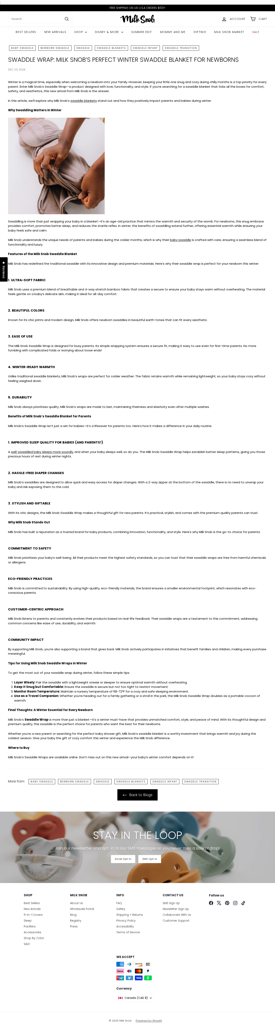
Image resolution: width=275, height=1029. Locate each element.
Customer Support (176, 921)
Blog (73, 915)
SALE (255, 32)
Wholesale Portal (82, 909)
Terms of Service (128, 932)
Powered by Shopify (149, 1021)
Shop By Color (34, 938)
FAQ (119, 903)
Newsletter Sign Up (176, 909)
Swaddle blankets (111, 48)
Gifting (199, 32)
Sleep (28, 921)
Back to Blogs (140, 794)
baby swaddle (22, 48)
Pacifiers (30, 926)
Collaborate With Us (177, 915)
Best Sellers (26, 32)
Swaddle (83, 48)
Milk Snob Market (229, 32)
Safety (120, 909)
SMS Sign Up (171, 903)
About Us (76, 903)
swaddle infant (145, 48)
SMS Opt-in (149, 859)
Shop (79, 32)
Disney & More (107, 32)
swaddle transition (181, 48)
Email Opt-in (123, 859)
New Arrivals (55, 32)
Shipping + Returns (129, 915)
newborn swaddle (54, 48)
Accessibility (125, 926)
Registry (75, 921)
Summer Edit (141, 32)
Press (74, 926)
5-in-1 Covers (33, 915)
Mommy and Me (173, 32)
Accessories (32, 932)
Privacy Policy (126, 921)
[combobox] (40, 19)
